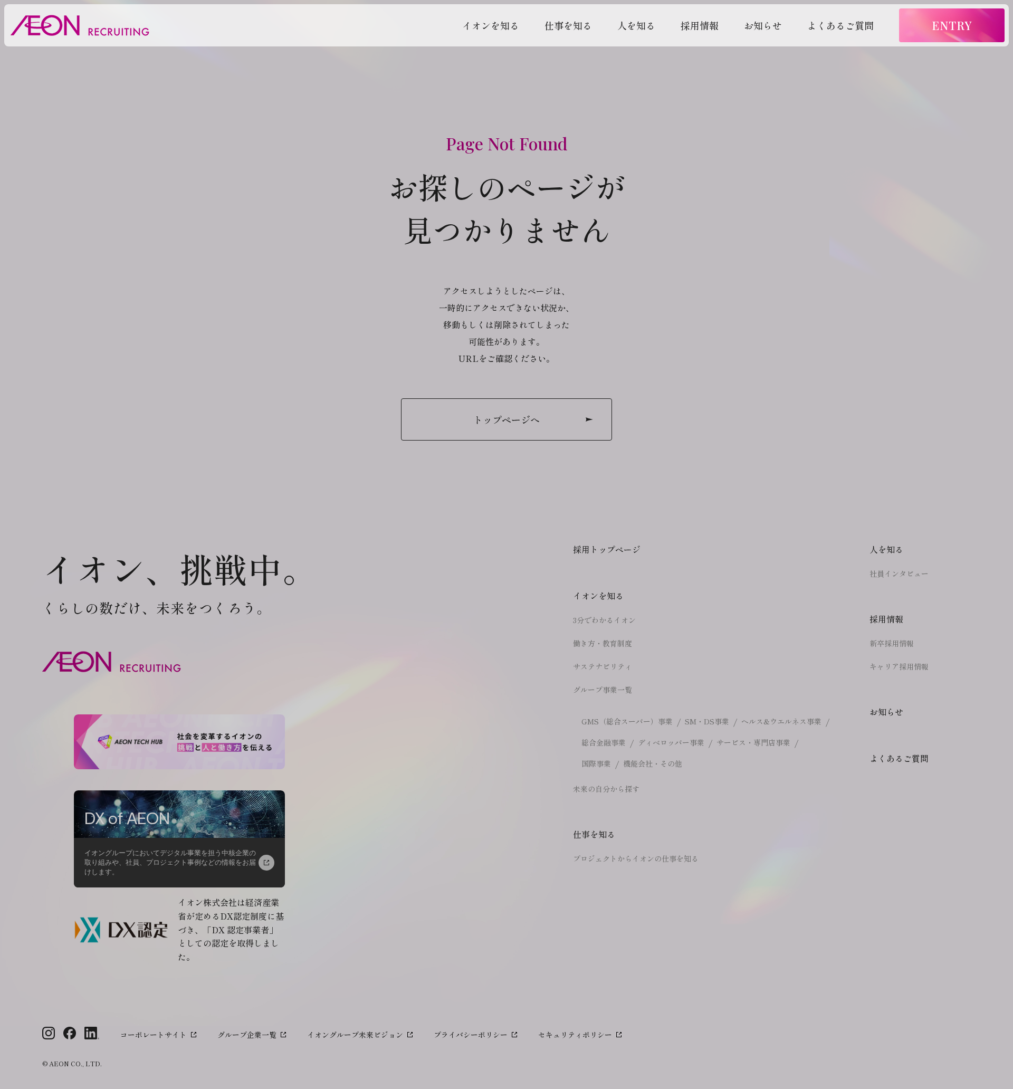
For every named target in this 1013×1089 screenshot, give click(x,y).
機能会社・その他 (652, 763)
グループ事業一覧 (602, 689)
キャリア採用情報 (899, 666)
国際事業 (596, 763)
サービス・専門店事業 (753, 742)
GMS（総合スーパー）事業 (627, 721)
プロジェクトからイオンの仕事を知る (636, 858)
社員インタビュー (899, 573)
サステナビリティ (602, 666)
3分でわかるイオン (604, 620)
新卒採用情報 (891, 643)
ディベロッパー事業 (671, 742)
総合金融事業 (603, 742)
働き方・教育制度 (602, 643)
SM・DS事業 (707, 721)
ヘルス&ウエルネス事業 (781, 721)
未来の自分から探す (606, 789)
